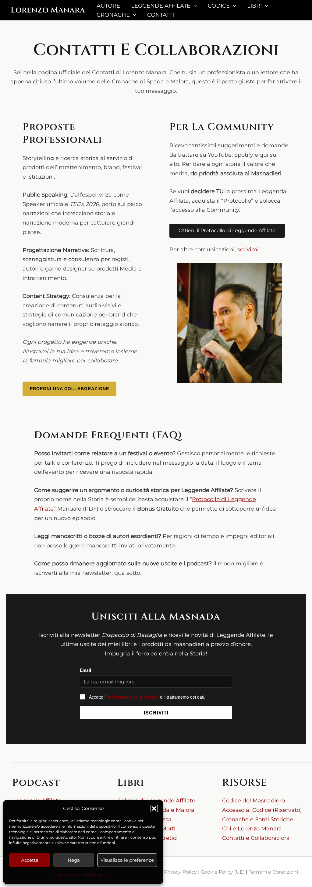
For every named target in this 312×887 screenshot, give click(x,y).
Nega (74, 860)
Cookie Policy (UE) (223, 872)
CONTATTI (160, 15)
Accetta (29, 860)
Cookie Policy (67, 875)
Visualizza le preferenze (127, 860)
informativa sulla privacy (133, 697)
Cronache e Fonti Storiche (257, 819)
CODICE (219, 5)
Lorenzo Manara (48, 10)
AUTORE (108, 5)
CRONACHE (113, 15)
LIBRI (254, 5)
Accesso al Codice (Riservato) (262, 810)
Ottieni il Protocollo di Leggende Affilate (227, 230)
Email (87, 670)
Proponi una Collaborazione (69, 388)
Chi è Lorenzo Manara (252, 828)
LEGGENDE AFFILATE (160, 5)
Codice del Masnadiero (253, 800)
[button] (154, 808)
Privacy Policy (96, 875)
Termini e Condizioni (273, 872)
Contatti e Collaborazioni (255, 838)
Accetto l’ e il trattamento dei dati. (147, 697)
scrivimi (248, 249)
